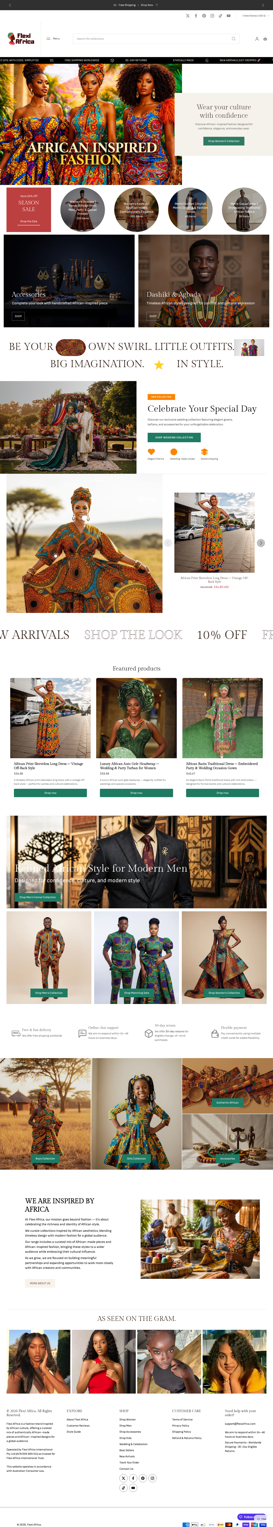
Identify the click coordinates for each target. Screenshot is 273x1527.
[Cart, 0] (265, 38)
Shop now (50, 793)
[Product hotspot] (84, 518)
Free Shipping (127, 5)
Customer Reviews (78, 1426)
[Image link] (69, 281)
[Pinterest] (204, 16)
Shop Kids (125, 1438)
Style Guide (74, 1432)
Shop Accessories (130, 1432)
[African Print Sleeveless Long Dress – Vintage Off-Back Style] (214, 533)
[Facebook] (196, 16)
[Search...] (233, 38)
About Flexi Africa (77, 1419)
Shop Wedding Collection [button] (174, 437)
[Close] (91, 1464)
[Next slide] (263, 5)
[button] (31, 1413)
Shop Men (125, 1426)
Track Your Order (129, 1463)
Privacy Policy (180, 1426)
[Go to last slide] (10, 5)
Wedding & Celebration (133, 1444)
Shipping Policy (181, 1432)
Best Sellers (126, 1450)
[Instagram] (212, 16)
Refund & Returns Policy (187, 1438)
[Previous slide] (168, 543)
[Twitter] (188, 16)
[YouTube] (229, 16)
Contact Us (126, 1469)
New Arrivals (127, 1456)
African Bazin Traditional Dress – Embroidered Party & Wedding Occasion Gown (222, 766)
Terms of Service (182, 1419)
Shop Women (127, 1419)
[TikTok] (220, 16)
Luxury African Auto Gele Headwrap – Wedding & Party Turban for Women (129, 766)
